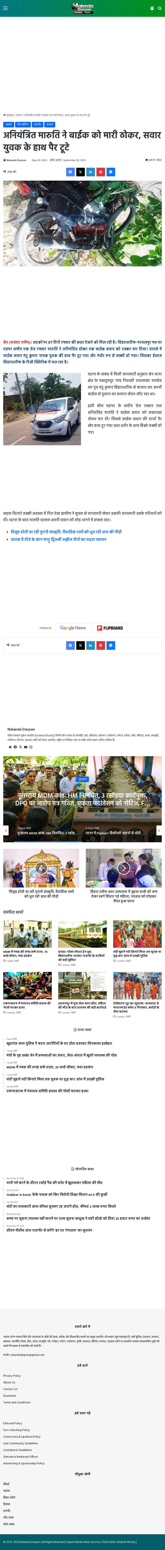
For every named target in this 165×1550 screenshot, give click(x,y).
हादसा (50, 124)
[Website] (10, 747)
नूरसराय (83, 779)
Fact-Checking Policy (16, 1430)
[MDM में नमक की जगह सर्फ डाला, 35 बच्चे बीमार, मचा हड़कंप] (27, 934)
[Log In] (152, 10)
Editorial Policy (12, 1423)
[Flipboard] (110, 628)
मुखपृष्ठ (9, 115)
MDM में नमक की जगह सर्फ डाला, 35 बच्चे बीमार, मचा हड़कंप (25, 954)
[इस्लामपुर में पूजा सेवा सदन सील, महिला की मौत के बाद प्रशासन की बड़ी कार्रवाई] (82, 985)
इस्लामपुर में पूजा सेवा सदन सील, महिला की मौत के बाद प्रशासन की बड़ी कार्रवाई (82, 1005)
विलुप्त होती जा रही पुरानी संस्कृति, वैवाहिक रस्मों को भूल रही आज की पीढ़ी (66, 532)
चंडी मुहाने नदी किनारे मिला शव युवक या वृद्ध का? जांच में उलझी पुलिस (137, 954)
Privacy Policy (12, 1376)
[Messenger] (111, 172)
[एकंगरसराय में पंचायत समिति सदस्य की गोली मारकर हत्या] (27, 985)
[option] (82, 799)
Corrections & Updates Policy (22, 1437)
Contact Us (10, 1389)
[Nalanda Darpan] (82, 8)
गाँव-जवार (8, 1518)
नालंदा (19, 115)
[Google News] (73, 628)
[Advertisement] (82, 30)
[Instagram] (30, 747)
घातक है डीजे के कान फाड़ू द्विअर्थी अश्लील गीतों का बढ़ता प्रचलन (58, 540)
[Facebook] (70, 172)
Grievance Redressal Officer (20, 1457)
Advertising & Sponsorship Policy (24, 1463)
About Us (9, 1382)
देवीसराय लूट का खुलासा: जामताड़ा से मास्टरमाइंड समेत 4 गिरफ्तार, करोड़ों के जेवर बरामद (136, 1007)
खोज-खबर (8, 1524)
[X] (80, 172)
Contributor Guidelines (17, 1450)
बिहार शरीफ (9, 1498)
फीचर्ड (6, 1484)
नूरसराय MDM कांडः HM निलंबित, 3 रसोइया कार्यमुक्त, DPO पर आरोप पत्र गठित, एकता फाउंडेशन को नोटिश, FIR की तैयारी (82, 804)
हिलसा (6, 1504)
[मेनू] (5, 10)
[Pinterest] (100, 172)
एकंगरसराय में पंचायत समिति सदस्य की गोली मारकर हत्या (27, 1005)
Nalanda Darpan (16, 160)
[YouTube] (25, 747)
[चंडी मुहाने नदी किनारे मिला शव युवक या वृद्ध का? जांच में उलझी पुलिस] (137, 934)
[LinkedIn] (90, 172)
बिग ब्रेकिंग (23, 124)
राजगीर (37, 124)
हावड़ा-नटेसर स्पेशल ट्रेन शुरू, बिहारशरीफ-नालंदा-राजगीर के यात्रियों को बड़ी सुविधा (81, 956)
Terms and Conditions (16, 1402)
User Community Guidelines (20, 1443)
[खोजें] (159, 10)
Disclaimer (9, 1396)
